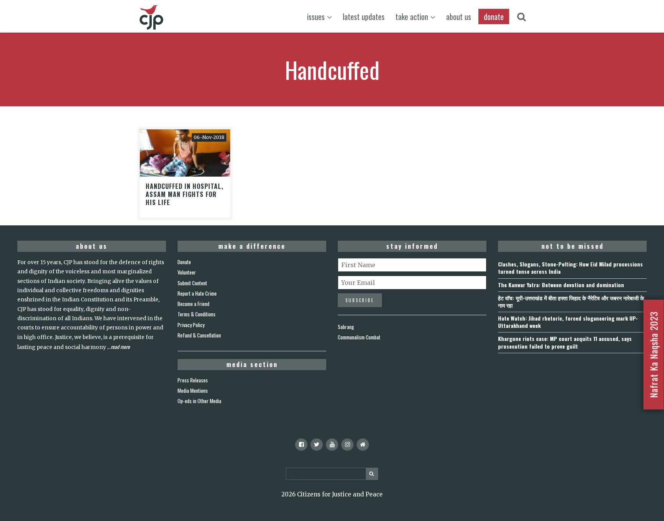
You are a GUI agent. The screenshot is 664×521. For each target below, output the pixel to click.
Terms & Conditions (197, 314)
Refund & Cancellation (199, 335)
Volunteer (187, 272)
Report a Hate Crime (197, 293)
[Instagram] (347, 444)
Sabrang (346, 327)
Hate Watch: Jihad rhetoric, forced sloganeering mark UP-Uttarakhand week (568, 321)
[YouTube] (332, 444)
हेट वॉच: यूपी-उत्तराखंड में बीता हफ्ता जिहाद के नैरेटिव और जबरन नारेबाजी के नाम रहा (571, 301)
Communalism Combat (359, 337)
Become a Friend (193, 304)
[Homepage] (363, 444)
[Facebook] (301, 444)
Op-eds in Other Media (199, 401)
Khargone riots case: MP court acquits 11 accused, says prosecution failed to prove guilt (565, 342)
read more (120, 347)
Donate (184, 262)
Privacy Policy (191, 325)
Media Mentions (193, 390)
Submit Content (192, 283)
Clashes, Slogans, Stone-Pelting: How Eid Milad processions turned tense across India (570, 267)
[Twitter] (316, 444)
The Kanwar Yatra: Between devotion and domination (561, 285)
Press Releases (193, 380)
